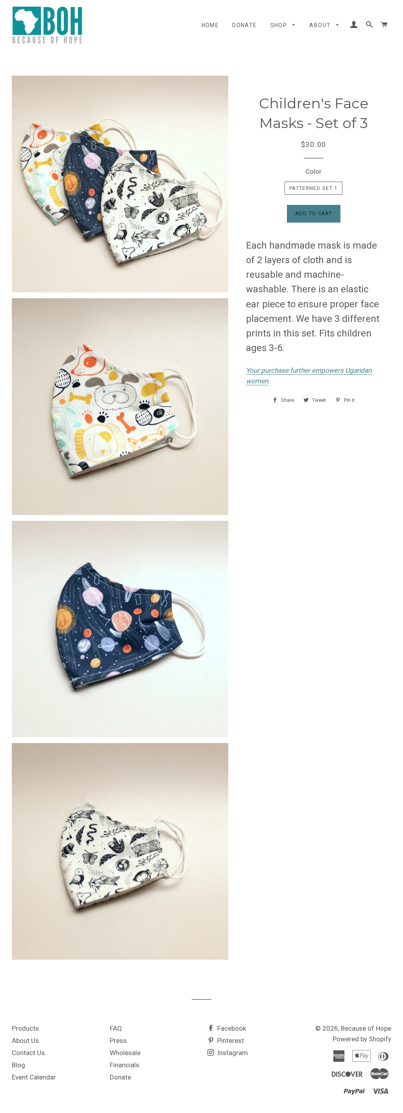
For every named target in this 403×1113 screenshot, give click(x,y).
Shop (279, 25)
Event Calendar (34, 1077)
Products (25, 1028)
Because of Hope (366, 1028)
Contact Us (28, 1053)
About (320, 25)
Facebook (231, 1028)
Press (118, 1040)
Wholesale (125, 1053)
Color (313, 171)
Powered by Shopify (362, 1039)
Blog (18, 1065)
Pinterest (230, 1040)
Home (210, 25)
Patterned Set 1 (313, 188)
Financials (124, 1065)
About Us (25, 1040)
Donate (244, 25)
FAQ (116, 1028)
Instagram (232, 1053)
